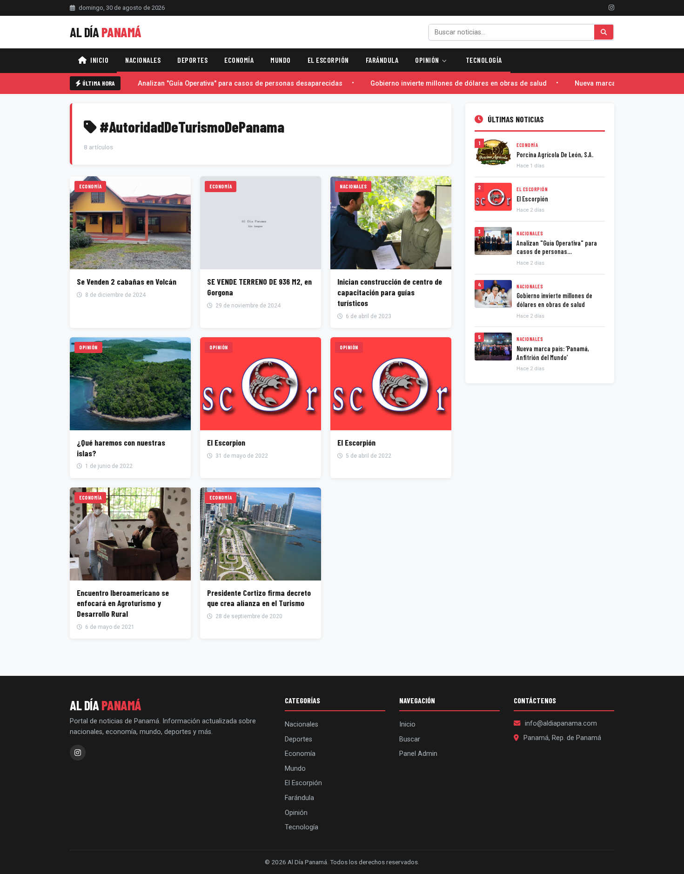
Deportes (192, 59)
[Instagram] (611, 7)
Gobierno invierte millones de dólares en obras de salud (454, 83)
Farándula (382, 59)
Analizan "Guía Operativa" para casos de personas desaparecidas (235, 83)
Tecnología (484, 59)
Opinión (428, 59)
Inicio (99, 59)
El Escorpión (328, 59)
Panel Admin (418, 754)
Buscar (409, 739)
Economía (239, 59)
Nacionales (143, 59)
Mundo (280, 59)
